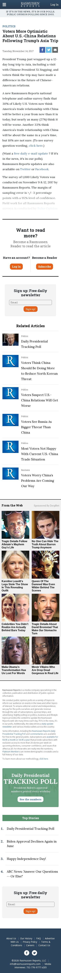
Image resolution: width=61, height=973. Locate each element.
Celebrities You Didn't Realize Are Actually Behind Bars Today (15, 627)
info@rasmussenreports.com (25, 963)
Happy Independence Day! (26, 859)
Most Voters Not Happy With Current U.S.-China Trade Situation (39, 454)
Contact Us (44, 945)
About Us (11, 938)
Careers (30, 945)
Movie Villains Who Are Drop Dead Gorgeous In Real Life (45, 670)
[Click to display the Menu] (4, 4)
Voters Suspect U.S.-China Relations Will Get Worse (39, 400)
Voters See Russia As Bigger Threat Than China (36, 427)
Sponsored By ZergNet (46, 505)
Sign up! (30, 309)
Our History (26, 938)
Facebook (41, 169)
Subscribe (44, 266)
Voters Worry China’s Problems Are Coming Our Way (37, 480)
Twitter (25, 169)
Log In (54, 4)
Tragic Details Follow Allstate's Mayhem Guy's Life (14, 544)
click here (36, 145)
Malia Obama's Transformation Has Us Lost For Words (14, 670)
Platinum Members (11, 751)
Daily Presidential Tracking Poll (30, 829)
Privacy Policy (30, 941)
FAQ (38, 938)
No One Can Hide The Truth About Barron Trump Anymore (45, 544)
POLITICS (8, 26)
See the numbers (30, 799)
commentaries (36, 734)
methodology (39, 214)
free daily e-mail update (31, 153)
